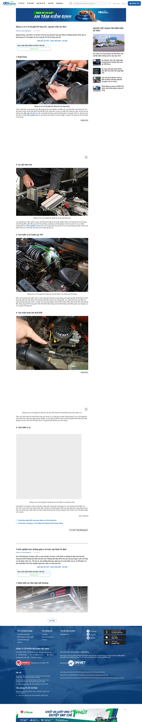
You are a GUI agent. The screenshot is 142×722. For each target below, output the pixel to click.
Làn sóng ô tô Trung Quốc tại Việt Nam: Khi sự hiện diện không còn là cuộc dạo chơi (108, 55)
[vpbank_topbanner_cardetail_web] (71, 715)
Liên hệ (19, 642)
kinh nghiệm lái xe (33, 115)
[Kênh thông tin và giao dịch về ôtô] (9, 3)
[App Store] (115, 637)
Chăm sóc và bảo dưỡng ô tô (23, 31)
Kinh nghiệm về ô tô (33, 226)
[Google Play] (115, 642)
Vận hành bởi (64, 663)
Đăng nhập (116, 3)
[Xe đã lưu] (109, 4)
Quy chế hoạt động (47, 637)
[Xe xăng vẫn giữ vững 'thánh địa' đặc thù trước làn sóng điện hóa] (97, 71)
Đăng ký (124, 3)
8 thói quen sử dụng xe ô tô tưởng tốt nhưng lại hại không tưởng (40, 523)
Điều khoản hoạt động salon (25, 637)
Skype (51, 655)
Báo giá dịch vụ (64, 634)
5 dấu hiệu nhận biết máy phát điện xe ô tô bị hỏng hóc (37, 520)
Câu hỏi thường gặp (23, 640)
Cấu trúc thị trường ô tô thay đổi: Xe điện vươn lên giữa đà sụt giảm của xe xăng (112, 79)
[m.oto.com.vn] (115, 632)
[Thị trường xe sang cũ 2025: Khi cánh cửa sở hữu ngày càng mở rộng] (97, 88)
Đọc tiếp (52, 620)
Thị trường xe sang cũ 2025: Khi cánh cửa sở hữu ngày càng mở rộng (113, 88)
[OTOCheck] (71, 15)
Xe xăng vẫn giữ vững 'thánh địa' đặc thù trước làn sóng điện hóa (113, 71)
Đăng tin (135, 3)
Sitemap (44, 640)
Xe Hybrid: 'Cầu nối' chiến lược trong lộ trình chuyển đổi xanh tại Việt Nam (112, 62)
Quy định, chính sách (23, 634)
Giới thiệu (45, 634)
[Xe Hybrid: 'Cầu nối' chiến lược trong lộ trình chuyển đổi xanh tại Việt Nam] (97, 62)
